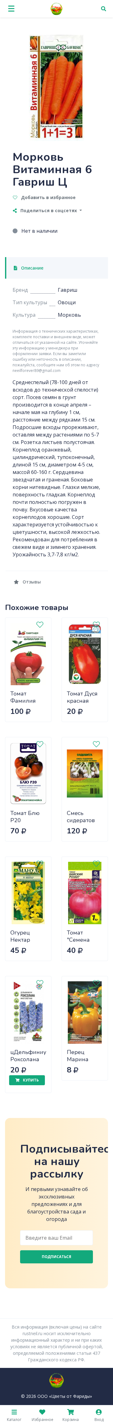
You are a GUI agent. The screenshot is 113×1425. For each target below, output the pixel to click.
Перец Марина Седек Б (78, 1059)
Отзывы (31, 582)
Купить (30, 1080)
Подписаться (56, 1256)
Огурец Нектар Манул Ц (22, 939)
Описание (31, 268)
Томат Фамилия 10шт (23, 700)
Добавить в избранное (48, 197)
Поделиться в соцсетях (48, 210)
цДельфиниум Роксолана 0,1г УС (30, 1059)
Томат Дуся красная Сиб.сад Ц (82, 700)
